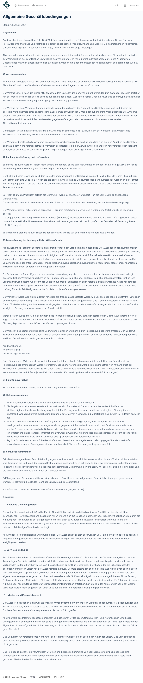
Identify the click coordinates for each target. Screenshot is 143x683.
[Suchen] (117, 5)
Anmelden (134, 5)
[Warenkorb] (125, 5)
